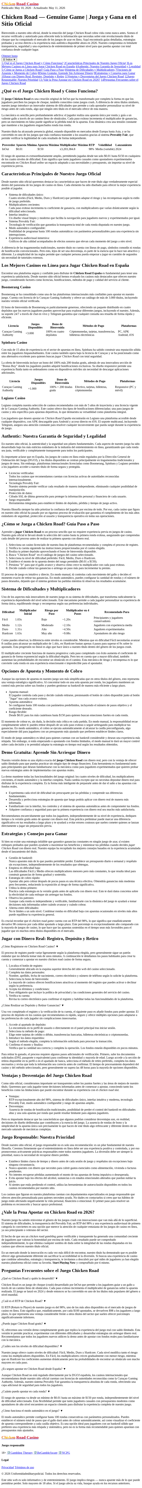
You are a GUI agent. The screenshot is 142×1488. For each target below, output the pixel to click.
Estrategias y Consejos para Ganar (114, 73)
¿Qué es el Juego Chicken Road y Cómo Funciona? (32, 63)
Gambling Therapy (20, 1452)
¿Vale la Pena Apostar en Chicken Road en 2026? (69, 79)
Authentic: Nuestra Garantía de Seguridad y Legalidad (108, 66)
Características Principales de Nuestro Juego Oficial (95, 63)
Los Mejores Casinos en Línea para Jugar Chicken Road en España (66, 65)
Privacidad (7, 1467)
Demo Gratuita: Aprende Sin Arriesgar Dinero (65, 73)
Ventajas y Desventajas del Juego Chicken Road (94, 76)
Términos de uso (24, 1467)
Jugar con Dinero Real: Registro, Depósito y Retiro (32, 76)
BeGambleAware (45, 1452)
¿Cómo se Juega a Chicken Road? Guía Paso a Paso (32, 69)
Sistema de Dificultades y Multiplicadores (90, 69)
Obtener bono (9, 55)
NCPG (64, 1452)
